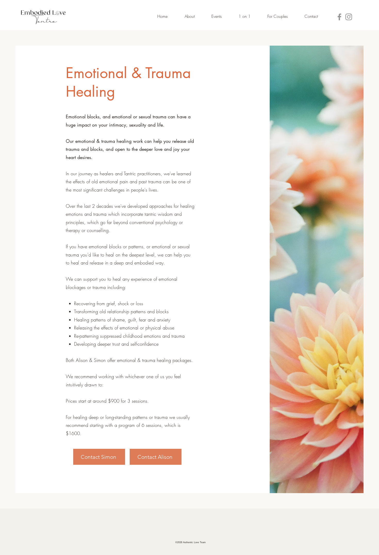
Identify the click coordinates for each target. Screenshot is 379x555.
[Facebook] (339, 16)
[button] (183, 16)
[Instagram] (348, 16)
